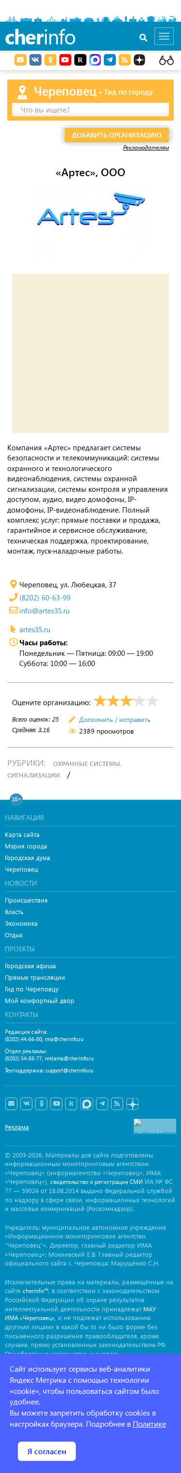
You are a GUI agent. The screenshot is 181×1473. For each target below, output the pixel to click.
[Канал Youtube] (65, 60)
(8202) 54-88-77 (23, 1058)
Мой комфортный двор (39, 1000)
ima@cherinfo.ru (64, 1039)
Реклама (17, 1127)
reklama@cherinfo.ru (69, 1058)
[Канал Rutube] (80, 60)
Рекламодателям (146, 147)
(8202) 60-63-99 (44, 597)
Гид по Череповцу (31, 989)
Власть (14, 911)
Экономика (21, 923)
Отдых (14, 935)
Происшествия (26, 900)
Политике (149, 1423)
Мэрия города (26, 846)
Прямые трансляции (35, 977)
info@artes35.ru (44, 610)
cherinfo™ (35, 1290)
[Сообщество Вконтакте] (26, 1104)
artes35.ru (34, 629)
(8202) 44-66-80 (23, 1039)
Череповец (21, 869)
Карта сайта (22, 834)
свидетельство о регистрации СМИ (96, 1181)
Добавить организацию (117, 134)
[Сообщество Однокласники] (50, 60)
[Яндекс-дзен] (132, 1104)
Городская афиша (30, 965)
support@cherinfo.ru (69, 1070)
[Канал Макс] (95, 61)
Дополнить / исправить (115, 719)
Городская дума (27, 857)
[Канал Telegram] (102, 1104)
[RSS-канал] (117, 1104)
